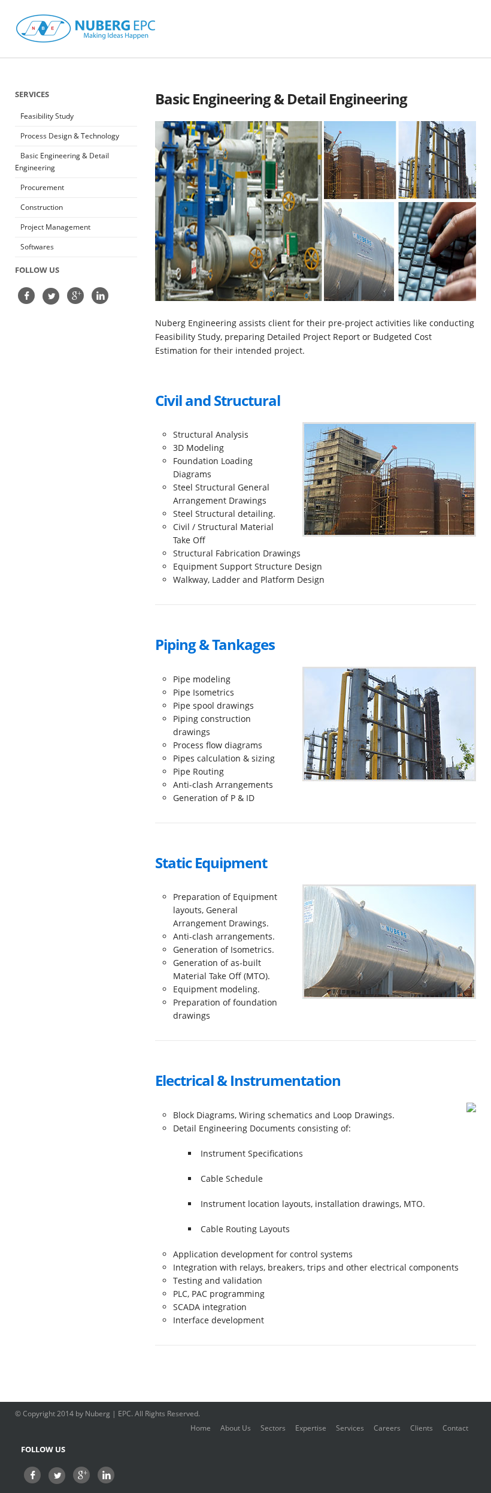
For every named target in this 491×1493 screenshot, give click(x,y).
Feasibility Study (47, 116)
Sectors (273, 1428)
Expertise (310, 1428)
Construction (41, 207)
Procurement (42, 187)
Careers (387, 1428)
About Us (235, 1428)
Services (350, 1428)
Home (200, 1428)
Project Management (55, 227)
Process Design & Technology (69, 136)
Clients (421, 1428)
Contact (455, 1428)
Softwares (37, 247)
